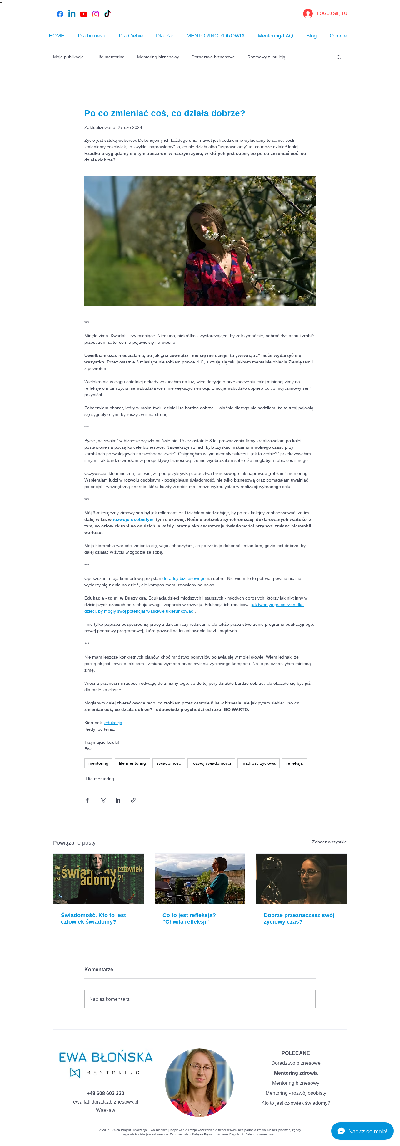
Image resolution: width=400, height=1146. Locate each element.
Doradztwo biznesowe (213, 56)
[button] (339, 56)
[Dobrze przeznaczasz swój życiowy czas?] (301, 879)
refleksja (294, 763)
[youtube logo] (83, 14)
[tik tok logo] (107, 14)
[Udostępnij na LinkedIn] (118, 800)
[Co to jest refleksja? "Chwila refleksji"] (200, 879)
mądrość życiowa (259, 763)
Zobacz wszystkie (329, 841)
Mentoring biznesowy (158, 56)
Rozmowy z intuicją (266, 56)
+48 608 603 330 (105, 1093)
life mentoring (132, 763)
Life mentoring (110, 56)
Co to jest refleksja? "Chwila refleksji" (189, 918)
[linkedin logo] (72, 14)
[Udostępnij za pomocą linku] (133, 800)
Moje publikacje (68, 56)
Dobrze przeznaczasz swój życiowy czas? (299, 918)
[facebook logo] (60, 14)
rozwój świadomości (211, 763)
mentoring (98, 763)
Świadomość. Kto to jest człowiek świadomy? (93, 918)
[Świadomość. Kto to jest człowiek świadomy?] (98, 879)
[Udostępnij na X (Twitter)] (103, 800)
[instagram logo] (95, 14)
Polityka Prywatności (206, 1134)
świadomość (169, 763)
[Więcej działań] (312, 98)
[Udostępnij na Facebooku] (87, 800)
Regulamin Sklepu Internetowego (253, 1134)
